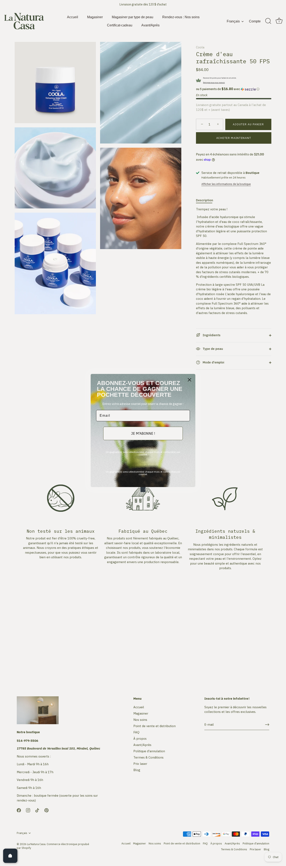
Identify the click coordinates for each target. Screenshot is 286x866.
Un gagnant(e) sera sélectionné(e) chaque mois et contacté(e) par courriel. (143, 453)
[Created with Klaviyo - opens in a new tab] (143, 489)
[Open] (10, 856)
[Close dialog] (189, 380)
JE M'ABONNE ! (143, 433)
